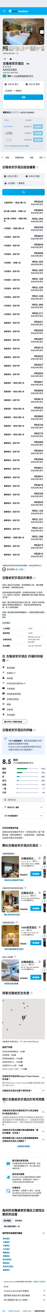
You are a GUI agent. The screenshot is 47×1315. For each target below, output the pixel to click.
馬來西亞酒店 (8, 1266)
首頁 (3, 1311)
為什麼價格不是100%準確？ (16, 1299)
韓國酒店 (6, 1252)
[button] (4, 11)
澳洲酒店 (6, 1238)
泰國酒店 (6, 1270)
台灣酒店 (6, 1242)
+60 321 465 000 (10, 72)
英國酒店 (6, 1256)
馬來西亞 (11, 1311)
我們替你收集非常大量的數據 (17, 1295)
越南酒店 (6, 1263)
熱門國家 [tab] (7, 1220)
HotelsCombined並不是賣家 (16, 1290)
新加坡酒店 (7, 1259)
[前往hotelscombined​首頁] (18, 11)
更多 (4, 617)
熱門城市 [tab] (18, 1220)
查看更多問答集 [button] (23, 1146)
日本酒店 (6, 1249)
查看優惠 (35, 874)
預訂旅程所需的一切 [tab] (12, 1226)
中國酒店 (6, 1245)
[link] (14, 880)
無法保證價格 (40, 1282)
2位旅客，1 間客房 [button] (13, 90)
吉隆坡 (24, 1311)
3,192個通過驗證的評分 (22, 76)
